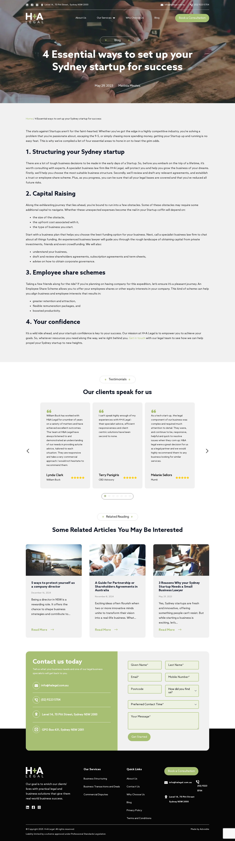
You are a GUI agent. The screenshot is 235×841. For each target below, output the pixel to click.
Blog (156, 18)
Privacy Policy (134, 810)
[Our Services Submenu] (115, 18)
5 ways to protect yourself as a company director (53, 585)
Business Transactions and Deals (100, 786)
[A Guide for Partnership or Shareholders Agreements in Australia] (117, 560)
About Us (81, 18)
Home (29, 118)
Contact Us (133, 786)
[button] (28, 451)
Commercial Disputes (96, 794)
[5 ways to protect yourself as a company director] (54, 560)
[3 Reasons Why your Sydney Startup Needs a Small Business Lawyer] (181, 560)
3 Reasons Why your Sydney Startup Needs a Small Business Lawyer (179, 586)
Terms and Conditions (139, 818)
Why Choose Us (135, 18)
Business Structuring (95, 778)
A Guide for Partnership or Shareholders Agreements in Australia (116, 586)
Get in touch (137, 338)
